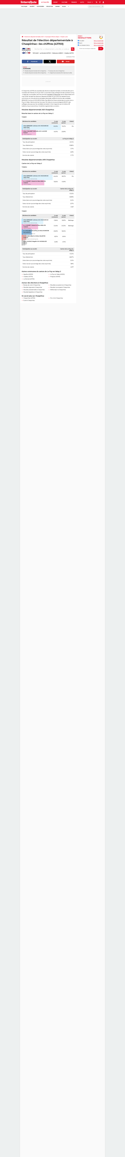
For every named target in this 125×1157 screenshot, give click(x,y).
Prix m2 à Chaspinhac (56, 298)
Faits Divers (40, 6)
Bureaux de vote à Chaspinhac (56, 71)
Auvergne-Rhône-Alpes (52, 37)
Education (49, 6)
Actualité (81, 41)
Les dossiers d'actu (84, 45)
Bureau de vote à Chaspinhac (31, 285)
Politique (24, 6)
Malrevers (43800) (57, 53)
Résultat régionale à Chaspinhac (32, 287)
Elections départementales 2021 (34, 37)
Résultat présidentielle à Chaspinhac (34, 289)
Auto (82, 2)
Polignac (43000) (55, 276)
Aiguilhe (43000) (28, 274)
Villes (64, 6)
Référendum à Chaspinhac (58, 289)
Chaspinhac (52, 72)
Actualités (45, 2)
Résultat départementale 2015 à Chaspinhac (35, 72)
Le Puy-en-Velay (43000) (57, 274)
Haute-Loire (64, 37)
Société (32, 6)
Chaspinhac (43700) (29, 298)
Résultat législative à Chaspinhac (32, 292)
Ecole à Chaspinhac (29, 300)
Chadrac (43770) (69, 53)
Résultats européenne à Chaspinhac (60, 285)
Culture (64, 2)
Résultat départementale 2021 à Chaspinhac (35, 71)
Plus (89, 2)
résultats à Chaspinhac (53, 94)
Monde (57, 6)
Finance (74, 2)
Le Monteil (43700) (45, 53)
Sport (55, 2)
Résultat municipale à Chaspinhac (60, 287)
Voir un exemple (98, 41)
